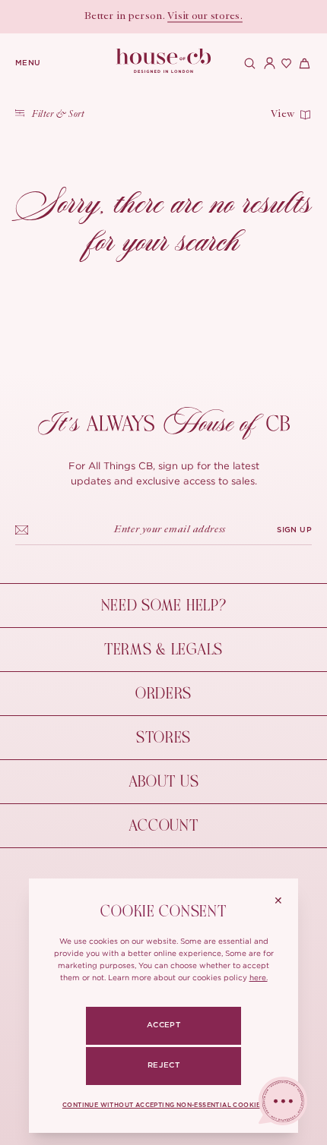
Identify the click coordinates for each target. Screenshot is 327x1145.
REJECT (163, 1065)
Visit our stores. (205, 16)
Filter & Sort (58, 114)
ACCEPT (163, 1025)
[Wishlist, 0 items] (284, 63)
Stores (163, 737)
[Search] (248, 63)
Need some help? (164, 605)
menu (28, 63)
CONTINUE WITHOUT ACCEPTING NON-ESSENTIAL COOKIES (163, 1105)
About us (164, 781)
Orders (163, 693)
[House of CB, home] (163, 61)
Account (163, 825)
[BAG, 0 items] (303, 63)
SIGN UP (294, 530)
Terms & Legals (163, 649)
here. (258, 977)
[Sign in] (266, 63)
